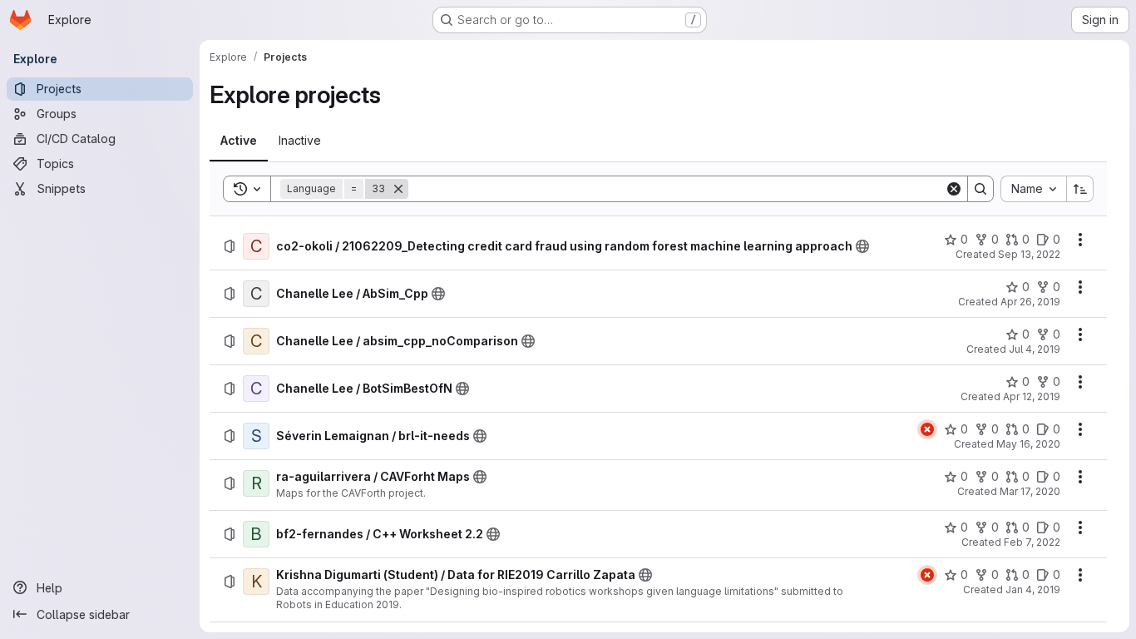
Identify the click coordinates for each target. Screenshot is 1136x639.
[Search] (980, 189)
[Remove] (398, 189)
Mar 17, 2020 (1030, 491)
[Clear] (954, 189)
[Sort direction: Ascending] (1080, 189)
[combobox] (1033, 189)
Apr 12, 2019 (1031, 396)
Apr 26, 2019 (1030, 301)
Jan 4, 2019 (1032, 589)
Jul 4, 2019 (1034, 349)
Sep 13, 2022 (1029, 254)
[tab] (239, 140)
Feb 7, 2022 (1032, 542)
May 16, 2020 (1028, 444)
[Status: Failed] (927, 429)
